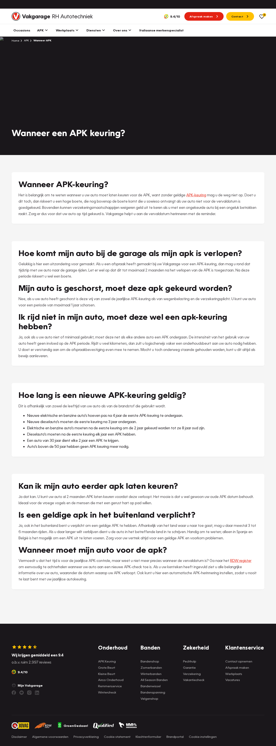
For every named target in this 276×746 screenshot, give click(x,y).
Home (15, 40)
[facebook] (14, 692)
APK (26, 40)
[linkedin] (37, 692)
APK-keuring (196, 195)
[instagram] (29, 692)
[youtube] (21, 692)
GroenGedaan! (76, 725)
